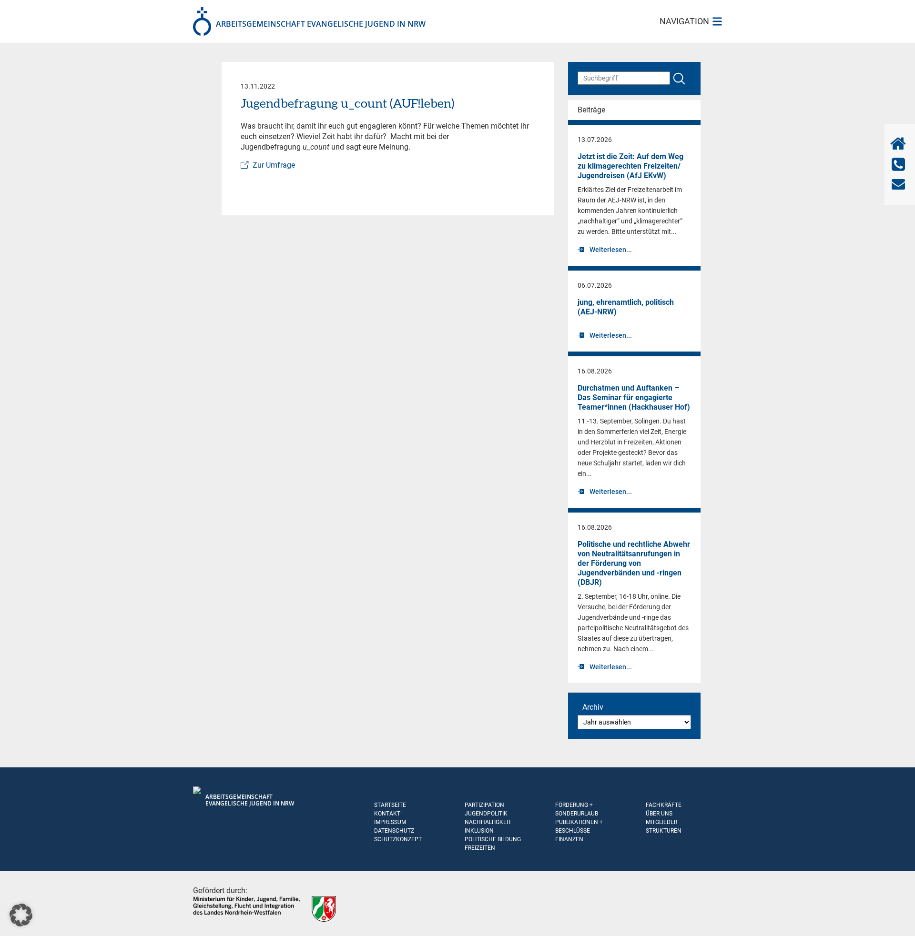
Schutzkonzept (398, 839)
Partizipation (484, 805)
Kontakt (387, 813)
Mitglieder (661, 822)
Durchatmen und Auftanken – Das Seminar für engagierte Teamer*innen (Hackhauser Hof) (634, 397)
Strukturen (663, 830)
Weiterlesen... (611, 249)
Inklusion (479, 830)
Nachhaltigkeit (488, 822)
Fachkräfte (663, 805)
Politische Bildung (493, 839)
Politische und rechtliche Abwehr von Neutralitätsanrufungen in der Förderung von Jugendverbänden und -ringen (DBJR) (634, 563)
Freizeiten (480, 848)
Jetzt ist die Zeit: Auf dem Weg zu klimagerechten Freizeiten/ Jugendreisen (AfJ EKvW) (630, 166)
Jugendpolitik (486, 813)
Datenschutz (394, 830)
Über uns (659, 813)
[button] (21, 915)
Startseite (390, 805)
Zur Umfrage (274, 165)
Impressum (390, 822)
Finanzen (569, 839)
